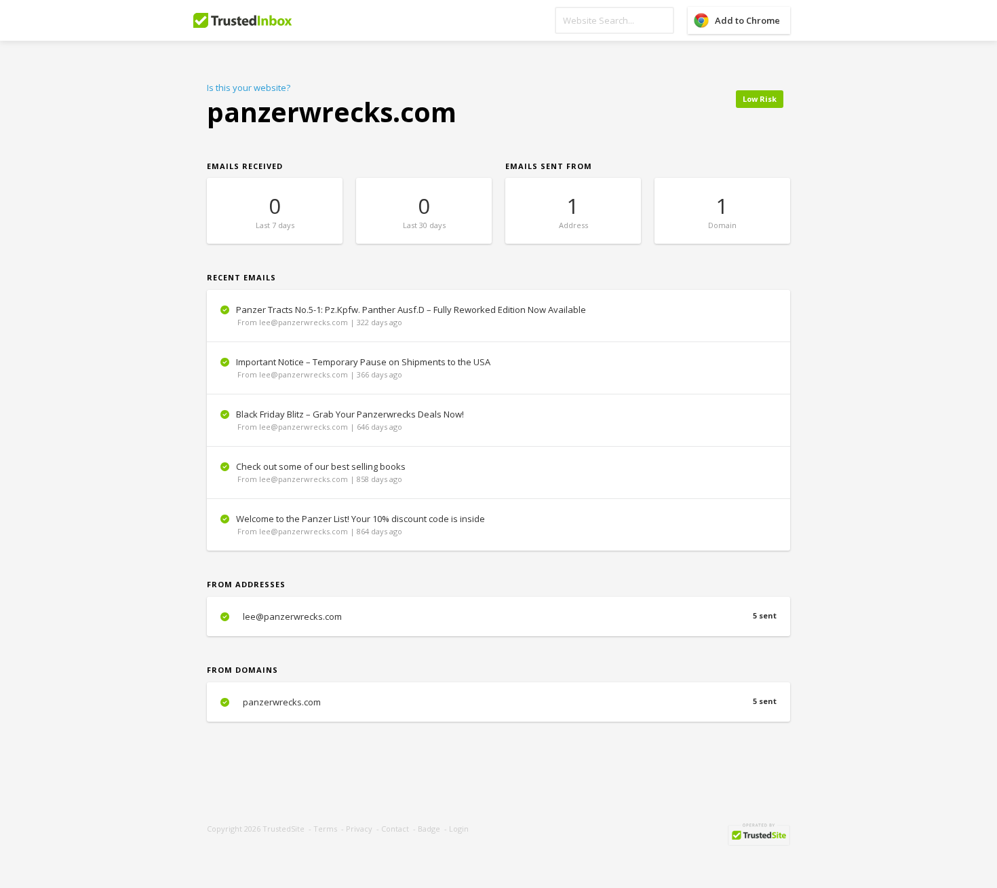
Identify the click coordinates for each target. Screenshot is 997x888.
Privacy (359, 829)
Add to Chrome (747, 20)
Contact (395, 829)
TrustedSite (283, 829)
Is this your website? (248, 87)
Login (459, 829)
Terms (325, 829)
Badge (429, 829)
